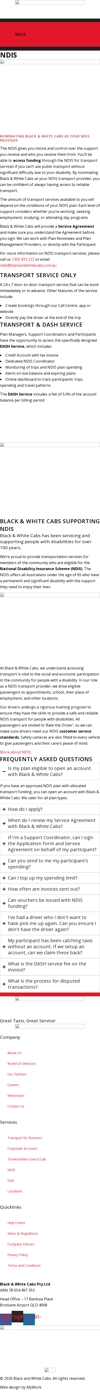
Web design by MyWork (20, 1387)
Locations (14, 1191)
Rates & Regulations (22, 1233)
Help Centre (16, 1223)
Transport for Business (24, 1138)
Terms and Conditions (24, 1265)
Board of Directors (21, 1063)
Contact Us (15, 1106)
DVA (10, 1180)
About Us (14, 1053)
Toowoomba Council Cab (26, 1159)
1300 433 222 (23, 259)
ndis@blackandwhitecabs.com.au (28, 265)
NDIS (11, 1170)
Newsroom (15, 1095)
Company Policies (20, 1244)
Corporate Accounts (22, 1148)
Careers (13, 1085)
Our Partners (17, 1074)
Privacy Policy (17, 1255)
